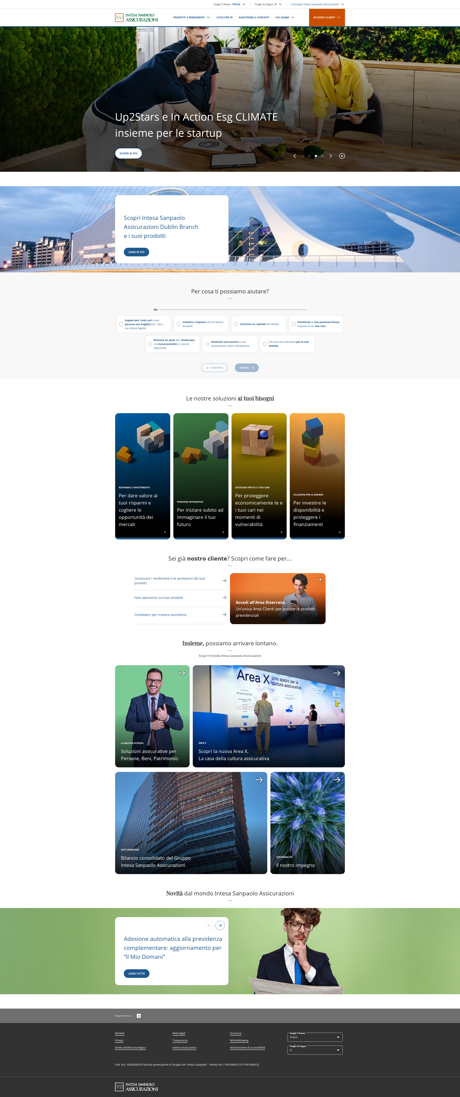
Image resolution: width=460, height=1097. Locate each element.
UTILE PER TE (225, 17)
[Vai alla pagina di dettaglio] (152, 716)
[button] (295, 156)
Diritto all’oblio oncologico (130, 1047)
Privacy (119, 1040)
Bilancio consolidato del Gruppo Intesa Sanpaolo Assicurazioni (156, 861)
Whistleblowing (239, 1040)
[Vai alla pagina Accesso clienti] (278, 598)
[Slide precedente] (209, 925)
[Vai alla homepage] (136, 17)
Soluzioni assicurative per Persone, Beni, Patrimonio (149, 755)
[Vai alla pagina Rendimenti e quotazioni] (224, 580)
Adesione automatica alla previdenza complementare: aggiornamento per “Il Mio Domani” (173, 947)
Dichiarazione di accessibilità (247, 1047)
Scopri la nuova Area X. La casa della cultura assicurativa (234, 755)
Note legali (178, 1033)
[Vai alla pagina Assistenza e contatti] (224, 597)
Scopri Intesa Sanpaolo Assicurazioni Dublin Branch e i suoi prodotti (162, 226)
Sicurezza (236, 1033)
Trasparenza (180, 1040)
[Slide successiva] (220, 925)
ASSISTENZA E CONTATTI (254, 17)
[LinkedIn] (138, 1015)
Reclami (120, 1033)
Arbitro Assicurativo (184, 1047)
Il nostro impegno (295, 865)
